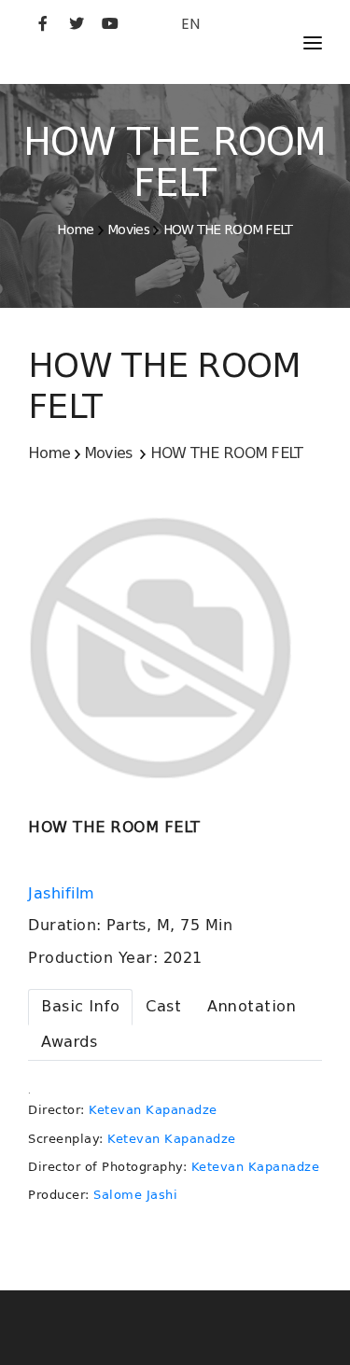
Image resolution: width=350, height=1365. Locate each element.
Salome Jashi (135, 1195)
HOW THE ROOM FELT (228, 229)
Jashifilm (64, 893)
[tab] (80, 1007)
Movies (128, 229)
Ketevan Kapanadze (153, 1110)
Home (75, 229)
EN (190, 24)
